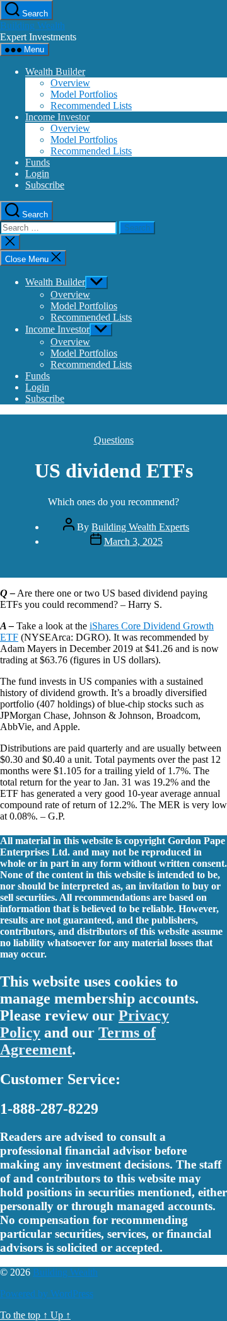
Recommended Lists (91, 105)
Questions (114, 440)
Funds (37, 162)
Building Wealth (32, 25)
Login (37, 173)
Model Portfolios (83, 94)
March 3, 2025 (133, 541)
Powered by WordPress (46, 1293)
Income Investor (57, 117)
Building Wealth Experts (140, 527)
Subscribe (44, 185)
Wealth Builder (55, 71)
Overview (70, 82)
